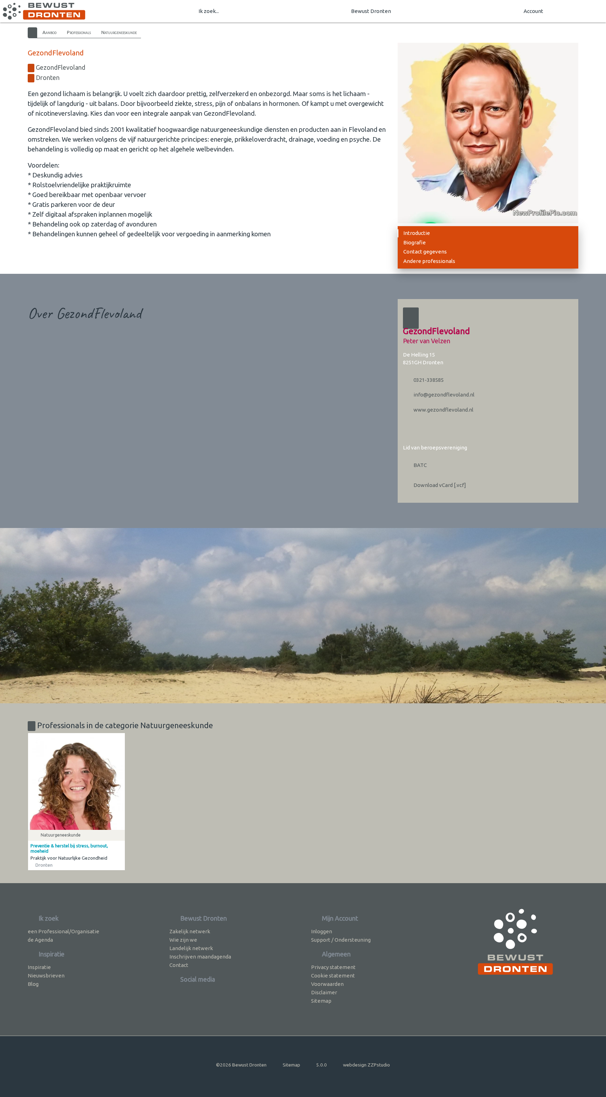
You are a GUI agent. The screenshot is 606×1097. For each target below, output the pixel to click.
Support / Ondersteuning (341, 940)
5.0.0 (321, 1065)
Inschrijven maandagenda (200, 957)
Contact (178, 965)
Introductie (416, 233)
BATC (419, 465)
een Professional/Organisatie (63, 931)
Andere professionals (429, 261)
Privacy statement (333, 967)
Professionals (79, 32)
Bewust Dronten (371, 11)
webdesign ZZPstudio (366, 1065)
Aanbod (49, 32)
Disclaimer (324, 992)
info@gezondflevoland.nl (443, 395)
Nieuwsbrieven (46, 976)
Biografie (414, 242)
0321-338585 (428, 380)
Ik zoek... (208, 11)
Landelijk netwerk (191, 948)
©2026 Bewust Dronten (241, 1065)
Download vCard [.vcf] (439, 485)
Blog (33, 984)
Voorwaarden (327, 984)
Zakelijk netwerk (189, 931)
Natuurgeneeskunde (119, 32)
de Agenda (40, 940)
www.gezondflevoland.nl (442, 410)
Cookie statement (333, 976)
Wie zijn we (183, 940)
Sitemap (321, 1001)
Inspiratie (39, 967)
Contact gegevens (425, 252)
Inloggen (321, 931)
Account (533, 11)
